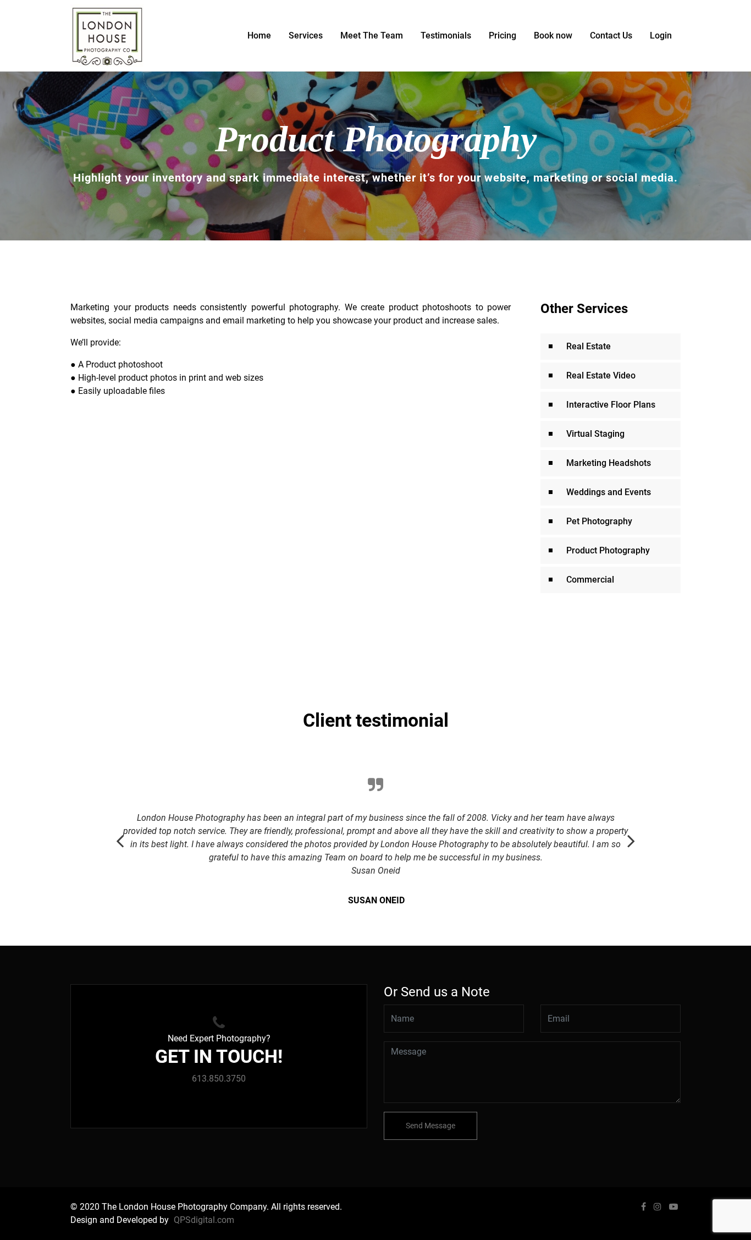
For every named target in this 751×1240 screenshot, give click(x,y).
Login (661, 35)
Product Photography (608, 550)
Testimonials (446, 35)
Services (306, 35)
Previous (119, 835)
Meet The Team (371, 35)
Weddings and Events (608, 492)
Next (631, 835)
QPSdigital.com (204, 1220)
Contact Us (611, 35)
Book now (553, 35)
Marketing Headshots (608, 463)
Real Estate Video (601, 375)
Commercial (590, 579)
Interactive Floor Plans (610, 404)
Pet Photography (599, 521)
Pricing (502, 35)
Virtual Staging (595, 434)
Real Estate (588, 346)
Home (259, 35)
